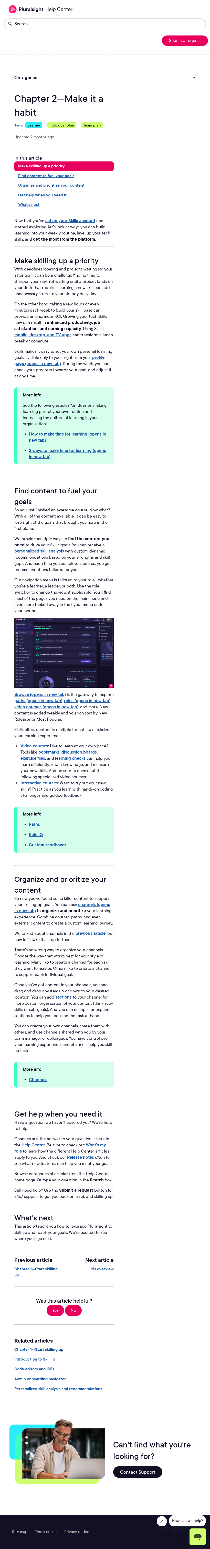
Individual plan (61, 125)
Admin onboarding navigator (40, 1379)
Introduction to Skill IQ (35, 1359)
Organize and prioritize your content (51, 185)
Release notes (80, 1157)
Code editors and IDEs (34, 1369)
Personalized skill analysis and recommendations (58, 1389)
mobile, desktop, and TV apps (42, 334)
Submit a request (185, 40)
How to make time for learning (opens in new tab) (67, 437)
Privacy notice (76, 1531)
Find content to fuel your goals (46, 176)
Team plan (92, 125)
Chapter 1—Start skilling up (36, 1272)
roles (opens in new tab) (87, 700)
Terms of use (46, 1531)
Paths (34, 824)
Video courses (34, 746)
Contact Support (137, 1472)
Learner (33, 125)
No (73, 1310)
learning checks (70, 758)
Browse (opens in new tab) (40, 694)
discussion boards (79, 752)
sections (63, 997)
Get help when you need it (42, 195)
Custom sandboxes (47, 845)
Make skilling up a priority (41, 166)
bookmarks (49, 752)
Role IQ (36, 834)
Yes (55, 1310)
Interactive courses (39, 783)
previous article (91, 933)
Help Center (33, 1145)
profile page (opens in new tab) (59, 360)
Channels (38, 1079)
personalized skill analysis (39, 551)
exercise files (32, 758)
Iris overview (102, 1269)
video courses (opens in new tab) (46, 706)
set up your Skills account (70, 220)
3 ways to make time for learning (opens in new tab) (67, 453)
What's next (28, 204)
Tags (18, 125)
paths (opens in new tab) (38, 700)
